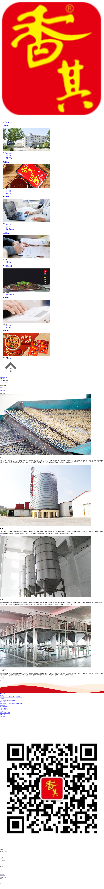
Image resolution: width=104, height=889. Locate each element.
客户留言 (8, 327)
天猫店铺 (6, 330)
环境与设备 (9, 158)
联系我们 (6, 297)
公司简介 (8, 154)
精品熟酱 (8, 190)
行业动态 (8, 226)
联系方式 (8, 325)
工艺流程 (5, 382)
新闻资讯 (6, 196)
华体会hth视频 (10, 229)
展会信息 (8, 228)
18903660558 (3, 377)
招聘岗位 (8, 262)
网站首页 (6, 122)
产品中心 (6, 162)
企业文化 (8, 155)
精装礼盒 (8, 193)
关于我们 (6, 125)
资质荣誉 (8, 157)
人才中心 (6, 233)
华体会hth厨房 (7, 266)
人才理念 (8, 261)
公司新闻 (8, 224)
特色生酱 (8, 191)
